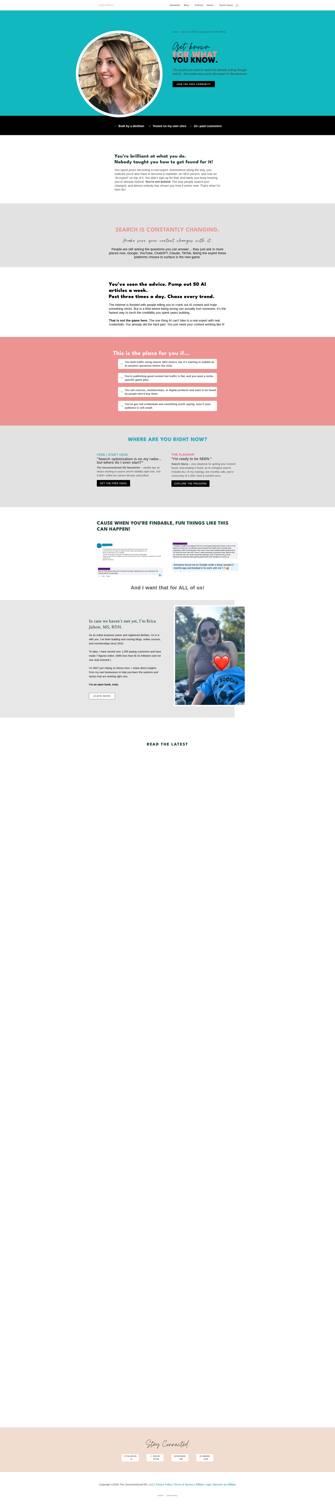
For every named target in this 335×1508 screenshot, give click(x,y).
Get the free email (113, 483)
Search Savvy (226, 5)
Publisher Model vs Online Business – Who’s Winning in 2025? (167, 1165)
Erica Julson (161, 954)
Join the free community (194, 84)
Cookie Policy (171, 1496)
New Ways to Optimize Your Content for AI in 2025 (167, 1383)
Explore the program (190, 483)
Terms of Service (184, 1484)
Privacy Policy (164, 1484)
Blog (186, 5)
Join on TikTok (156, 1457)
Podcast (199, 5)
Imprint (160, 1496)
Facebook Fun (181, 1457)
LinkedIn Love (206, 1457)
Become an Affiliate (224, 1484)
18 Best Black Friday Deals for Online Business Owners (167, 947)
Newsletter (175, 5)
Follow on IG (131, 1457)
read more (167, 958)
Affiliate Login (203, 1484)
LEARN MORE (102, 696)
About (210, 5)
